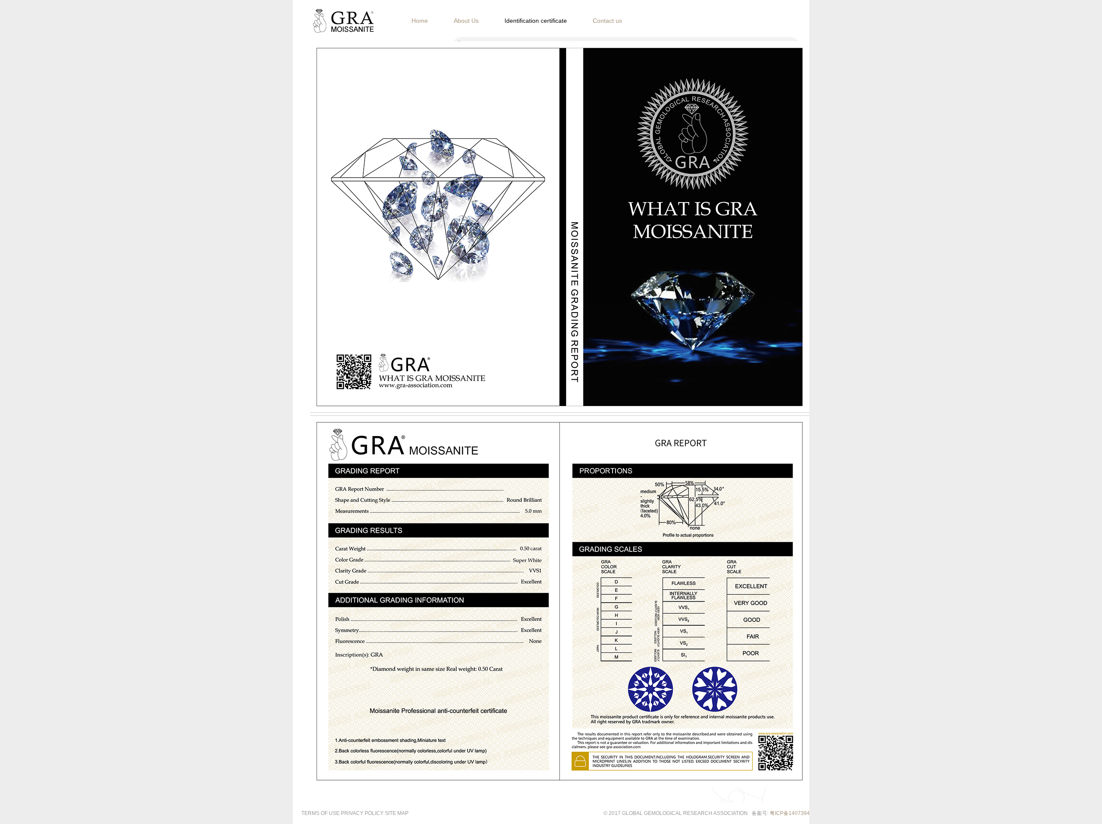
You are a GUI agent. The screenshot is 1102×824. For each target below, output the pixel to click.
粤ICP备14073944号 (794, 813)
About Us (466, 20)
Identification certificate (536, 20)
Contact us (607, 20)
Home (420, 20)
